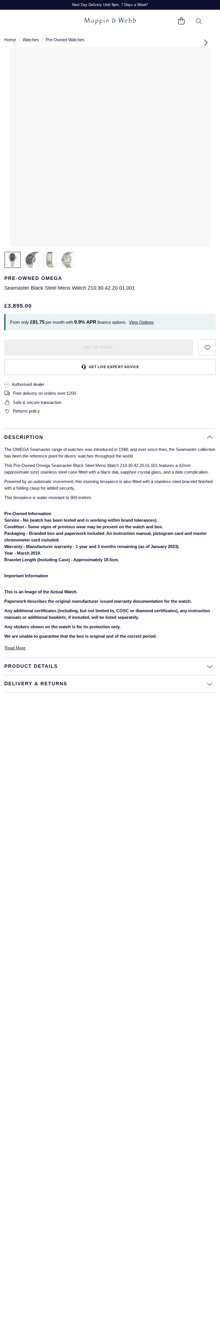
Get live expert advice (114, 367)
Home (10, 39)
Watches (31, 39)
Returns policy (26, 411)
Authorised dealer (28, 384)
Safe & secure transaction (37, 402)
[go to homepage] (110, 21)
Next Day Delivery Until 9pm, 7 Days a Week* (110, 5)
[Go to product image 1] (13, 260)
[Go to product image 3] (49, 260)
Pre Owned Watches (65, 39)
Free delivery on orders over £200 (44, 393)
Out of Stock (98, 348)
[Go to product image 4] (68, 260)
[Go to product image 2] (31, 260)
